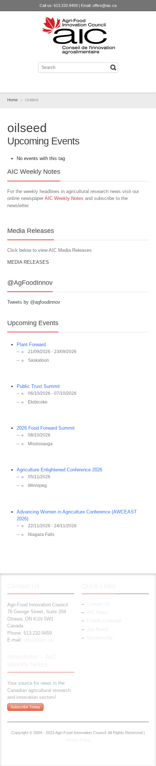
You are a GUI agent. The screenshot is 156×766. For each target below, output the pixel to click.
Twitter (71, 83)
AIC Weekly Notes (64, 198)
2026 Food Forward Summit (46, 428)
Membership (99, 637)
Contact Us (98, 604)
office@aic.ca (104, 5)
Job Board (97, 629)
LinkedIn (83, 83)
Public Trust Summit (38, 386)
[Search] (113, 67)
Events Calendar (104, 620)
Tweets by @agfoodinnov (33, 302)
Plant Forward (31, 344)
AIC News (97, 612)
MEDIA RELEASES (28, 262)
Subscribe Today (25, 707)
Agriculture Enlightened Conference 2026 (59, 469)
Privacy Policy (77, 740)
